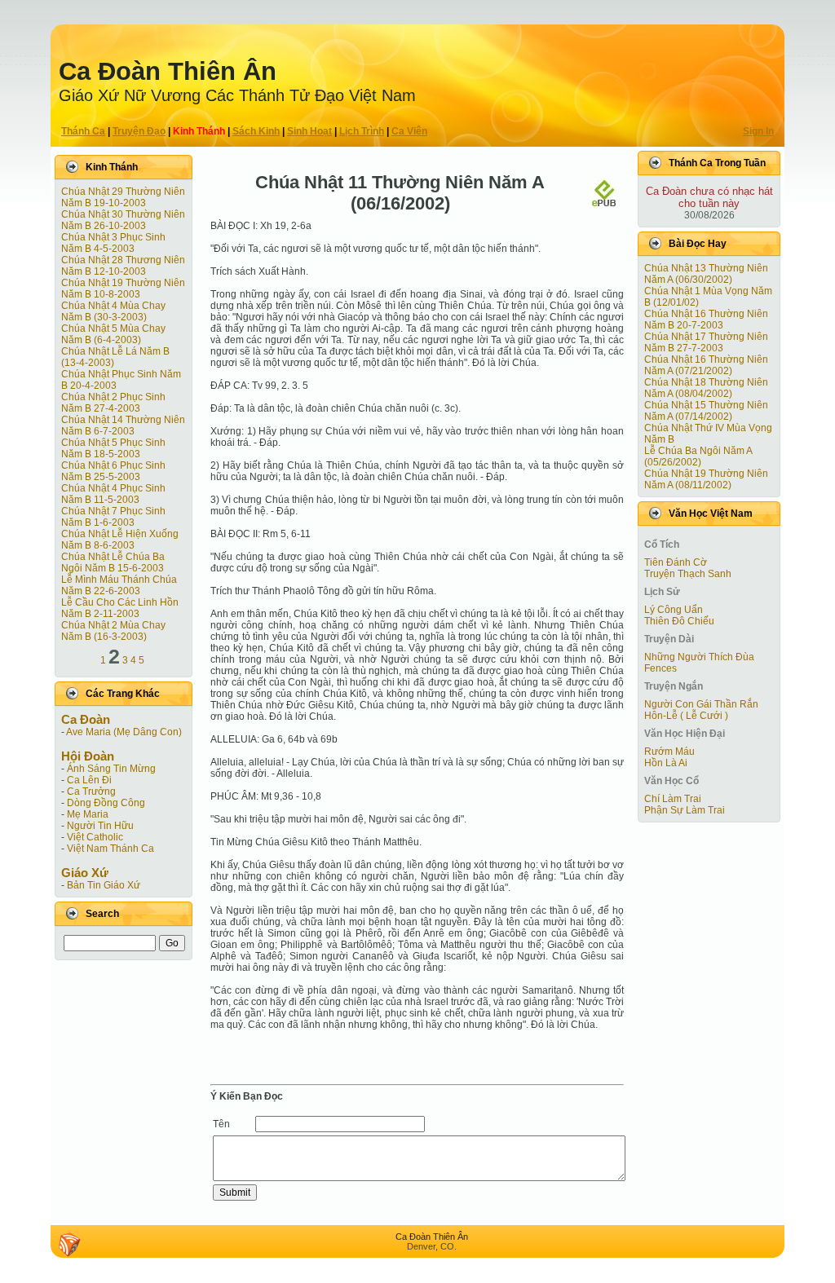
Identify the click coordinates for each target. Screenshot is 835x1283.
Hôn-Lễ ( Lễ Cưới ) (686, 715)
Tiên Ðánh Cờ (675, 562)
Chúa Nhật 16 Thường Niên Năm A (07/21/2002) (706, 365)
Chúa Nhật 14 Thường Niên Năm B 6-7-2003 (123, 425)
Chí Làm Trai (672, 799)
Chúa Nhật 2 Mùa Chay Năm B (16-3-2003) (113, 630)
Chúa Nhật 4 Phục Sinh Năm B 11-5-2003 (113, 494)
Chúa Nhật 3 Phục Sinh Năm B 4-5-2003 (113, 242)
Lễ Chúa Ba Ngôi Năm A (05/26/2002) (698, 456)
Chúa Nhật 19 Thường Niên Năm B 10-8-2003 (123, 288)
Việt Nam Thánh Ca (110, 848)
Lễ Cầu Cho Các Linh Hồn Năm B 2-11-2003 (120, 608)
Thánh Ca (83, 131)
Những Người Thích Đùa (699, 657)
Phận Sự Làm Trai (684, 810)
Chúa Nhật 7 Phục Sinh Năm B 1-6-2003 (113, 516)
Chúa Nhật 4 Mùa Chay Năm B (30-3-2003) (113, 311)
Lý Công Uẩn (673, 609)
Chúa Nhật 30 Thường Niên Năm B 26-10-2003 (123, 220)
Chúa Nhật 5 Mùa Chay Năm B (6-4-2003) (113, 334)
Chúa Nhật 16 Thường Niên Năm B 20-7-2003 (706, 319)
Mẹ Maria (87, 814)
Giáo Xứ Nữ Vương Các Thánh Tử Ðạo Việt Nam (237, 95)
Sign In (758, 131)
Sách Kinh (256, 131)
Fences (660, 668)
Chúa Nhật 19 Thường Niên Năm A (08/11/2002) (706, 479)
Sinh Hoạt (309, 131)
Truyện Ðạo (139, 131)
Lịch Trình (361, 131)
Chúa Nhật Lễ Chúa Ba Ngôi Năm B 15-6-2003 (113, 562)
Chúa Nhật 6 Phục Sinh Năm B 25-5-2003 (113, 471)
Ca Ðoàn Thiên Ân (167, 71)
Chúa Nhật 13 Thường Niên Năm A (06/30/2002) (706, 273)
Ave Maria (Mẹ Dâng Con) (124, 732)
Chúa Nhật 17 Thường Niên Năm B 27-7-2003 (706, 342)
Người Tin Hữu (100, 825)
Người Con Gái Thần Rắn (701, 704)
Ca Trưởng (91, 791)
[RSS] (69, 1245)
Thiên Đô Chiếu (679, 621)
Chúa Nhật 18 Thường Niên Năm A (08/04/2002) (706, 388)
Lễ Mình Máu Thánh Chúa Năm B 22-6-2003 (119, 585)
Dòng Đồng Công (106, 803)
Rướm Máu (669, 751)
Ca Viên (409, 131)
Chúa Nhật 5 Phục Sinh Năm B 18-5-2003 (113, 448)
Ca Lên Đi (89, 780)
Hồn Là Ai (665, 763)
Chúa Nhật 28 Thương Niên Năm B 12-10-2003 (123, 265)
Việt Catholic (95, 837)
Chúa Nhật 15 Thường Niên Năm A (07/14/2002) (706, 410)
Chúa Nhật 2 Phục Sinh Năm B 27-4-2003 (113, 402)
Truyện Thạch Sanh (687, 574)
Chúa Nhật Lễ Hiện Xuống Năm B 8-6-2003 (120, 539)
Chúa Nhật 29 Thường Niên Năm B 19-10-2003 (123, 197)
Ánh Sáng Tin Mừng (111, 768)
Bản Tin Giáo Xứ (103, 885)
